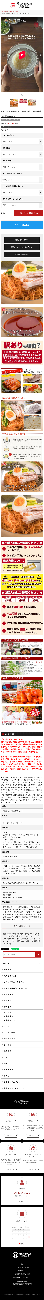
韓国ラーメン (9, 1039)
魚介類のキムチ (10, 976)
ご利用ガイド (22, 1271)
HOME (4, 11)
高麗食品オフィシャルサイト (22, 1277)
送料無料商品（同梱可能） (15, 982)
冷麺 (6, 1057)
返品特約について (22, 240)
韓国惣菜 (7, 1007)
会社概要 (22, 1264)
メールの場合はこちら (22, 1201)
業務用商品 (8, 1069)
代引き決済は (8, 160)
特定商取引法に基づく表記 (22, 1274)
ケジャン (7, 1076)
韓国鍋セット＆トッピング (15, 1088)
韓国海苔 (7, 1051)
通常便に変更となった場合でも (13, 199)
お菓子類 (7, 1045)
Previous (4, 55)
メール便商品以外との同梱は (13, 173)
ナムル (9, 1012)
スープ (7, 1026)
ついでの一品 (9, 1032)
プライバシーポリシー (22, 1267)
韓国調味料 (8, 994)
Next (40, 55)
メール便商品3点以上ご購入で (13, 186)
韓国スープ (10, 1020)
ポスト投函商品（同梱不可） (16, 988)
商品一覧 (9, 11)
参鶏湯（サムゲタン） (13, 1082)
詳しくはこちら (11, 1135)
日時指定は (7, 148)
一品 (6, 1063)
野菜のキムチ (9, 970)
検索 (38, 954)
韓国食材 (15, 11)
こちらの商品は (8, 135)
